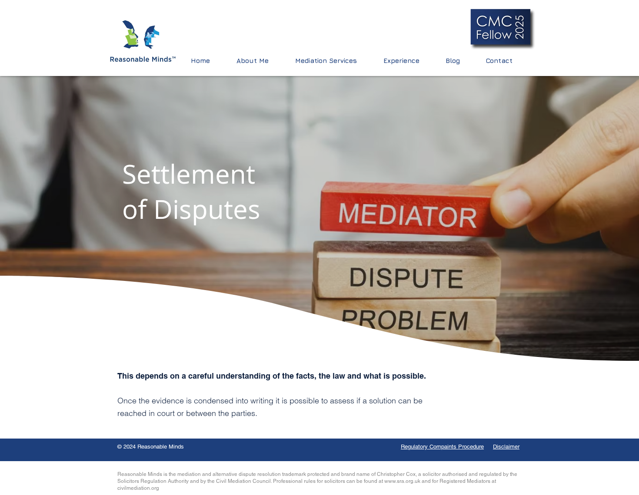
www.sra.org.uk (402, 481)
